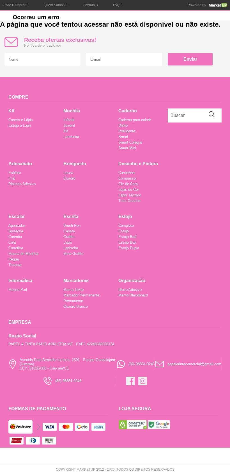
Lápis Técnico (129, 195)
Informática (20, 280)
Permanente (73, 301)
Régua (13, 259)
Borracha (15, 231)
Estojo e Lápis (20, 125)
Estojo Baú (127, 237)
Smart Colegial (130, 142)
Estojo (125, 216)
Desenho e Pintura (138, 163)
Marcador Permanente (81, 295)
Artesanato (20, 163)
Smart (123, 137)
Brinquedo (74, 163)
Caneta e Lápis (20, 120)
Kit (11, 110)
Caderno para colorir (134, 120)
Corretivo (15, 248)
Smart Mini (127, 148)
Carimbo (15, 237)
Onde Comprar (14, 5)
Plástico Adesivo (22, 184)
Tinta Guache (129, 201)
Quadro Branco (75, 306)
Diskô (123, 125)
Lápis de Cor (128, 189)
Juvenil (69, 125)
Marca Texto (73, 289)
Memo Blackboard (133, 295)
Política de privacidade (42, 45)
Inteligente (126, 131)
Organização (131, 280)
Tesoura (14, 265)
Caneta (69, 231)
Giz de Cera (128, 184)
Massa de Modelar (23, 253)
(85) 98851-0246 (141, 364)
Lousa (68, 173)
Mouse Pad (17, 289)
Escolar (16, 216)
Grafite (68, 237)
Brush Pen (72, 225)
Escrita (70, 216)
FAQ (116, 5)
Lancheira (71, 137)
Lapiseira (70, 248)
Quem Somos (54, 5)
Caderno (127, 110)
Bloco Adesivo (130, 289)
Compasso (127, 178)
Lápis (67, 242)
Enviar (190, 59)
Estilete (14, 173)
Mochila (71, 110)
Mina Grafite (73, 253)
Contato (89, 5)
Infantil (68, 120)
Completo (126, 225)
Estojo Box (127, 242)
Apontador (16, 225)
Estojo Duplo (128, 248)
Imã (11, 178)
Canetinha (126, 173)
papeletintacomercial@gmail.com (194, 364)
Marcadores (76, 280)
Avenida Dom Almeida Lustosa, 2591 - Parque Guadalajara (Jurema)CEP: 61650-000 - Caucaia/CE (67, 364)
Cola (12, 242)
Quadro (69, 178)
